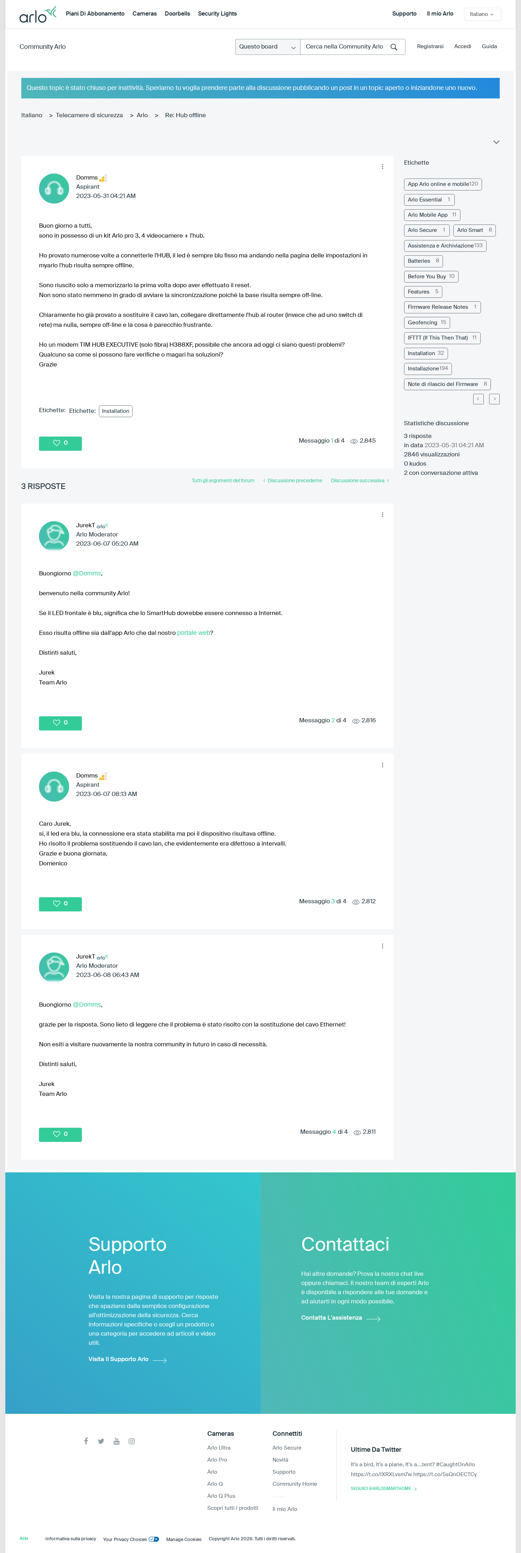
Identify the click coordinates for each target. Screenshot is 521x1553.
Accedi (462, 46)
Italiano (31, 116)
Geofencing (422, 322)
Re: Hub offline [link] (185, 116)
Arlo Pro (217, 1460)
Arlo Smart (470, 230)
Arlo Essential (425, 200)
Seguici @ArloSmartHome (381, 1489)
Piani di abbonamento (95, 14)
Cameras (145, 14)
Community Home (295, 1484)
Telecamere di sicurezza (89, 116)
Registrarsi (430, 46)
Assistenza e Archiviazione (441, 246)
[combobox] (352, 47)
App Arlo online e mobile (438, 184)
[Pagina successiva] (494, 399)
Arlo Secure (422, 230)
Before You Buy (427, 276)
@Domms (87, 573)
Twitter (101, 1441)
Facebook (86, 1441)
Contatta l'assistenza (331, 1318)
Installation (115, 411)
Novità (280, 1460)
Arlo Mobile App (428, 215)
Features (419, 292)
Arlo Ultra (218, 1448)
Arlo (142, 116)
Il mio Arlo (440, 14)
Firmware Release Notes (438, 307)
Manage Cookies (184, 1539)
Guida (489, 46)
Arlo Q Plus (221, 1496)
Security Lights (217, 14)
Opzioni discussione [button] (496, 143)
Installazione (423, 368)
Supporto (404, 14)
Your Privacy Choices (125, 1539)
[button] (382, 166)
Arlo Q (215, 1484)
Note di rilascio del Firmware (443, 384)
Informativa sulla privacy (70, 1539)
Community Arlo (42, 47)
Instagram (131, 1441)
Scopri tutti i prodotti (232, 1508)
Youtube (116, 1441)
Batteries (419, 261)
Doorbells (177, 14)
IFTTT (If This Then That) (438, 338)
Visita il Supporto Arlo (119, 1359)
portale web (193, 632)
